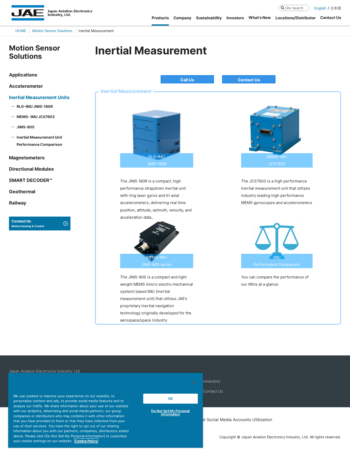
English (320, 8)
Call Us (187, 79)
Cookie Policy (86, 441)
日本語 (335, 8)
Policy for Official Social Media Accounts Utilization (222, 419)
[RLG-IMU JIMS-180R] (156, 105)
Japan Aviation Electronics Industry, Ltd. (45, 371)
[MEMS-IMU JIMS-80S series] (156, 224)
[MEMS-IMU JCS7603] (277, 105)
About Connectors (203, 381)
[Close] (193, 382)
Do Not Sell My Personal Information (170, 412)
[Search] (282, 8)
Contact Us (249, 79)
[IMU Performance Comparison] (277, 224)
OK (170, 398)
